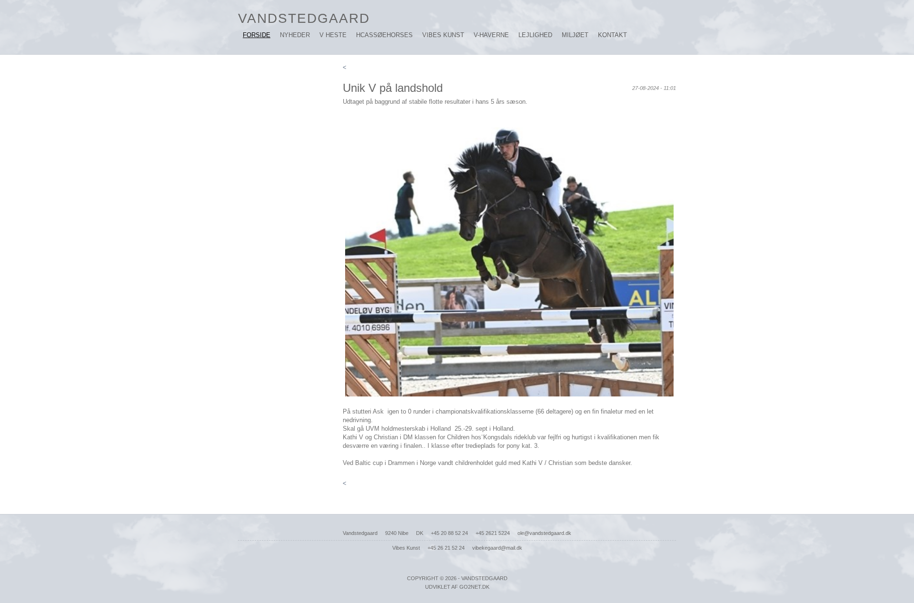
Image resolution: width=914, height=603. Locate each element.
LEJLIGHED (535, 35)
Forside (256, 35)
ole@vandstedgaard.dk (544, 533)
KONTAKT (612, 35)
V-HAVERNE (491, 35)
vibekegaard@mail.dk (497, 548)
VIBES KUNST (443, 35)
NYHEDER (295, 35)
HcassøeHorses (384, 35)
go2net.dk (474, 587)
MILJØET (575, 35)
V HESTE (333, 35)
